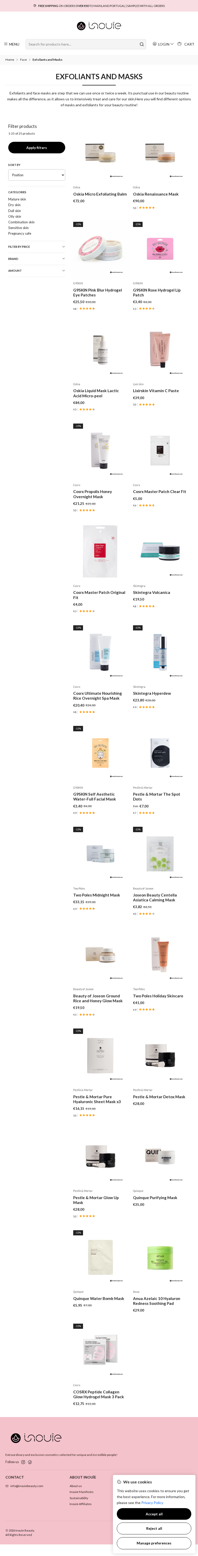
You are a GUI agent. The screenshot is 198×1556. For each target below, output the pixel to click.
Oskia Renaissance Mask (156, 194)
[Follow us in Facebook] (30, 1462)
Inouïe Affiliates (81, 1504)
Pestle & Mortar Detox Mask (159, 1096)
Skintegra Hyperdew (152, 693)
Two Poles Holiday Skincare (158, 996)
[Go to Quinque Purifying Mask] (160, 1156)
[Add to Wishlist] (122, 152)
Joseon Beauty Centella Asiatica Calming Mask (155, 897)
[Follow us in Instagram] (23, 1462)
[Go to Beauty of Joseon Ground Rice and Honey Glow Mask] (100, 955)
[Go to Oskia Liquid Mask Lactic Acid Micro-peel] (100, 350)
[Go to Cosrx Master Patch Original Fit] (100, 551)
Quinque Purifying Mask (155, 1197)
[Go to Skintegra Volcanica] (160, 551)
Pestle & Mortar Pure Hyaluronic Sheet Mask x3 (97, 1099)
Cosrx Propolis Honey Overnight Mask (92, 494)
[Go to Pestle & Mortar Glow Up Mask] (100, 1156)
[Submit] (141, 44)
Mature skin (17, 199)
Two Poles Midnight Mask (96, 895)
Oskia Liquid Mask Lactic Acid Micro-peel (96, 393)
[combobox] (86, 44)
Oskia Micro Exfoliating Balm (100, 194)
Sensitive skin (18, 228)
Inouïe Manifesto (81, 1492)
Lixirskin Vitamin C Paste (156, 390)
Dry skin (14, 205)
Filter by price (19, 246)
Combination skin (21, 222)
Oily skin (14, 216)
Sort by (14, 164)
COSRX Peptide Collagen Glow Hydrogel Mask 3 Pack (98, 1394)
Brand (13, 258)
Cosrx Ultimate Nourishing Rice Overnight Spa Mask (97, 695)
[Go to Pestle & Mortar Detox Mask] (160, 1056)
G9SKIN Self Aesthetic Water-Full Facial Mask (94, 796)
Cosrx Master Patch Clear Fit (159, 491)
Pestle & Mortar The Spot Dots (156, 796)
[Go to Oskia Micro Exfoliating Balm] (100, 153)
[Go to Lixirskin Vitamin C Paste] (160, 350)
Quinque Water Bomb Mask (98, 1298)
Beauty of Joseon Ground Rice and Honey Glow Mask (98, 998)
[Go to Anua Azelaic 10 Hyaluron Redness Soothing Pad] (160, 1257)
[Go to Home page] (99, 26)
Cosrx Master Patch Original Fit (99, 595)
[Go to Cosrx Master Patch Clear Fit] (160, 450)
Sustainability (79, 1498)
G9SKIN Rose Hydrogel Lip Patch (157, 292)
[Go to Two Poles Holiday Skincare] (160, 955)
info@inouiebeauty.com (26, 1486)
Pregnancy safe (19, 233)
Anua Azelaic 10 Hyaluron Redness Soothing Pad (156, 1301)
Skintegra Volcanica (151, 592)
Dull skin (14, 211)
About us (76, 1486)
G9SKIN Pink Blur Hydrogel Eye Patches (97, 292)
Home (9, 59)
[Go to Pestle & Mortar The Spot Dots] (160, 753)
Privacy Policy (152, 1502)
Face (23, 59)
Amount (15, 270)
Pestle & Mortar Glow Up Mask (96, 1200)
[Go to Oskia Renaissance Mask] (160, 153)
